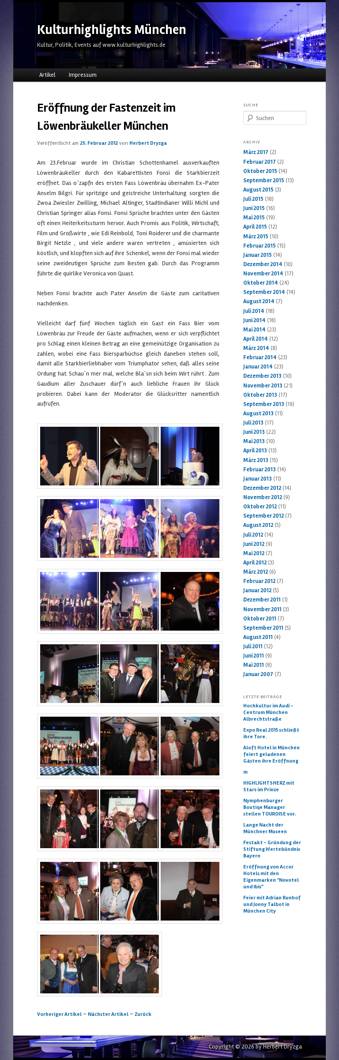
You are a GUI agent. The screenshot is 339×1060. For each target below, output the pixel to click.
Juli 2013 (253, 422)
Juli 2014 (253, 311)
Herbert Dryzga (148, 143)
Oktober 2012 (260, 506)
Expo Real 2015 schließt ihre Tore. (271, 733)
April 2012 (255, 562)
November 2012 (262, 497)
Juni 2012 (253, 544)
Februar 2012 (259, 581)
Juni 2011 (253, 655)
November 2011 (262, 609)
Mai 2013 (254, 441)
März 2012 (255, 571)
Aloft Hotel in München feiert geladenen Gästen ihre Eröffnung (271, 754)
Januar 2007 (258, 674)
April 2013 (255, 450)
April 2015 (255, 226)
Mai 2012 (253, 553)
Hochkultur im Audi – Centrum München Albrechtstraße (268, 712)
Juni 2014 (254, 320)
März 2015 (255, 236)
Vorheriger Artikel (59, 1014)
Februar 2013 (259, 469)
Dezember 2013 (262, 376)
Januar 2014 (258, 366)
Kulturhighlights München (111, 30)
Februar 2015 (259, 245)
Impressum (83, 75)
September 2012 (263, 515)
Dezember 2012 (262, 488)
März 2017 (255, 152)
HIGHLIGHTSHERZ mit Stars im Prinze (268, 786)
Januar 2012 (257, 590)
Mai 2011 (253, 665)
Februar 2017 (259, 161)
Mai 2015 (254, 217)
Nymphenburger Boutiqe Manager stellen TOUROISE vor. (269, 807)
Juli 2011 (253, 646)
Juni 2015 (254, 208)
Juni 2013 (254, 432)
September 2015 (263, 180)
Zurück (143, 1014)
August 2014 (259, 301)
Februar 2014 (260, 357)
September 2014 (264, 292)
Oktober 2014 (260, 282)
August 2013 (258, 413)
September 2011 (263, 627)
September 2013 (263, 404)
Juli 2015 (253, 199)
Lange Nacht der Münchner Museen (265, 828)
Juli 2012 (253, 534)
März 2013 (255, 460)
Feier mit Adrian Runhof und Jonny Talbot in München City (272, 904)
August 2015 (258, 189)
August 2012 (258, 525)
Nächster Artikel (108, 1014)
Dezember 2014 (262, 264)
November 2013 (262, 385)
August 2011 (258, 637)
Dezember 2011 (262, 599)
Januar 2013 (257, 478)
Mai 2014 (254, 329)
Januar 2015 (257, 255)
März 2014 (256, 348)
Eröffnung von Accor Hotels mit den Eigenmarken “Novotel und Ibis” (271, 877)
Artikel (47, 75)
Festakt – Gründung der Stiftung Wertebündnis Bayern (272, 849)
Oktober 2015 (260, 171)
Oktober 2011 (259, 618)
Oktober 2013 (260, 394)
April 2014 (255, 338)
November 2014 (263, 273)
